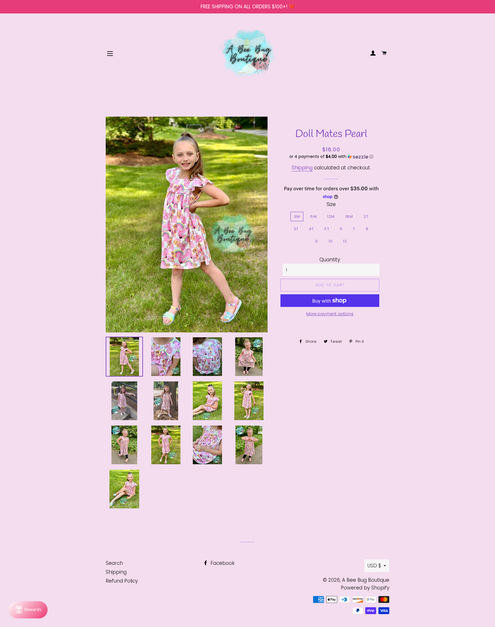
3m (297, 216)
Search (114, 563)
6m (313, 216)
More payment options (329, 314)
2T (366, 216)
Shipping (302, 167)
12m (331, 216)
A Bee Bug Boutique (365, 580)
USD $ (374, 565)
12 (345, 241)
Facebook (222, 563)
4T (311, 229)
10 (331, 241)
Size (331, 204)
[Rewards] (28, 609)
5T (326, 229)
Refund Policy (122, 580)
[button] (331, 157)
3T (296, 229)
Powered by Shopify (365, 587)
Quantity (329, 259)
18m (349, 216)
